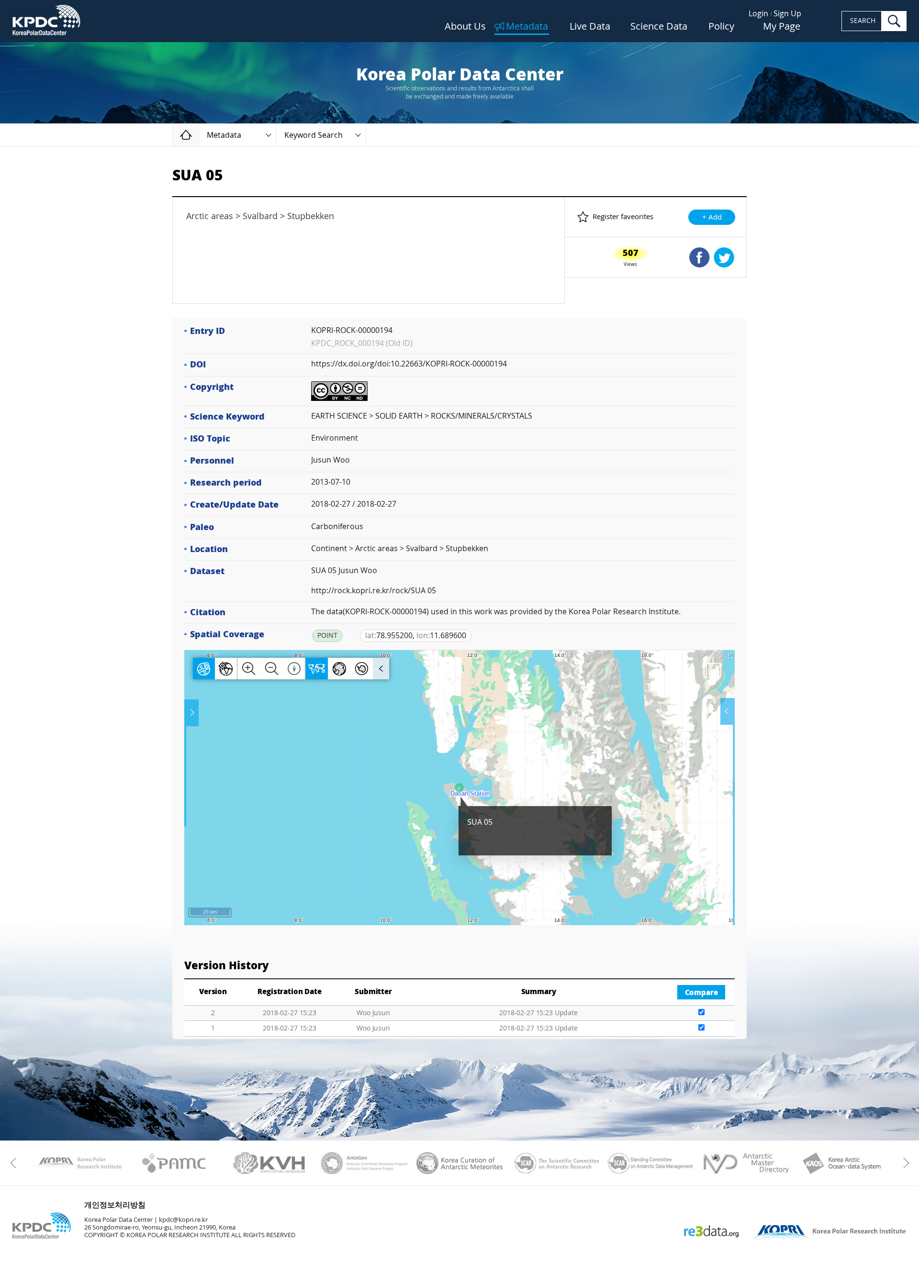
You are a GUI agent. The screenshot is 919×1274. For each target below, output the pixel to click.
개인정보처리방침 (115, 1204)
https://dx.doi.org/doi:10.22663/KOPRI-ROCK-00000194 (409, 363)
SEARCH (862, 21)
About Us (465, 27)
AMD (745, 1163)
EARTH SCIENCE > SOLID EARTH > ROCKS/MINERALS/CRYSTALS (421, 416)
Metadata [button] (224, 135)
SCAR (555, 1163)
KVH (269, 1163)
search (894, 21)
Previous (15, 1163)
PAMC (174, 1163)
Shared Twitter (724, 257)
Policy (721, 27)
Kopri (78, 1163)
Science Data (658, 27)
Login (758, 13)
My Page (781, 27)
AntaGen (364, 1163)
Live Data (590, 27)
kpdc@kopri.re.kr (183, 1219)
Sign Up (787, 13)
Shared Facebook (699, 257)
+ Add (712, 217)
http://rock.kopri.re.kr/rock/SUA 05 (373, 590)
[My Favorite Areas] (192, 712)
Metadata (527, 27)
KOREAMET (459, 1163)
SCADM (650, 1163)
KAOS (840, 1163)
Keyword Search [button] (313, 135)
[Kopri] (78, 1163)
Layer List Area (726, 711)
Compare (701, 992)
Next (903, 1163)
